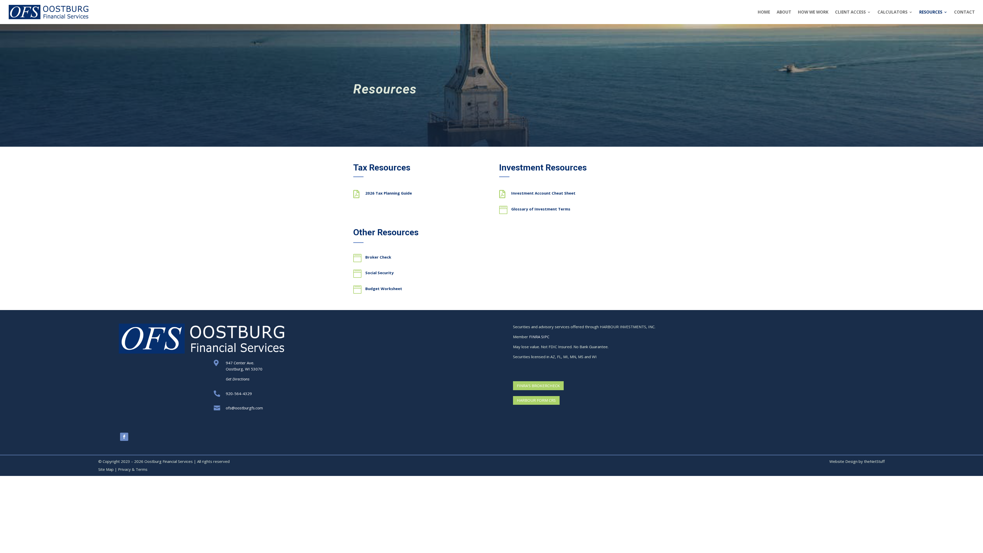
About (784, 12)
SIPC (545, 336)
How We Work (813, 12)
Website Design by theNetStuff (857, 461)
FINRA (534, 336)
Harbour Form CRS (536, 400)
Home (764, 12)
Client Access (850, 12)
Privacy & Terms (132, 469)
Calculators (892, 12)
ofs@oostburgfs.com (244, 407)
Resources (930, 12)
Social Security (379, 272)
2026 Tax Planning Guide (388, 193)
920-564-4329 (239, 393)
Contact (964, 12)
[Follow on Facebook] (124, 437)
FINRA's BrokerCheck (538, 385)
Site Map (106, 469)
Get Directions (237, 378)
